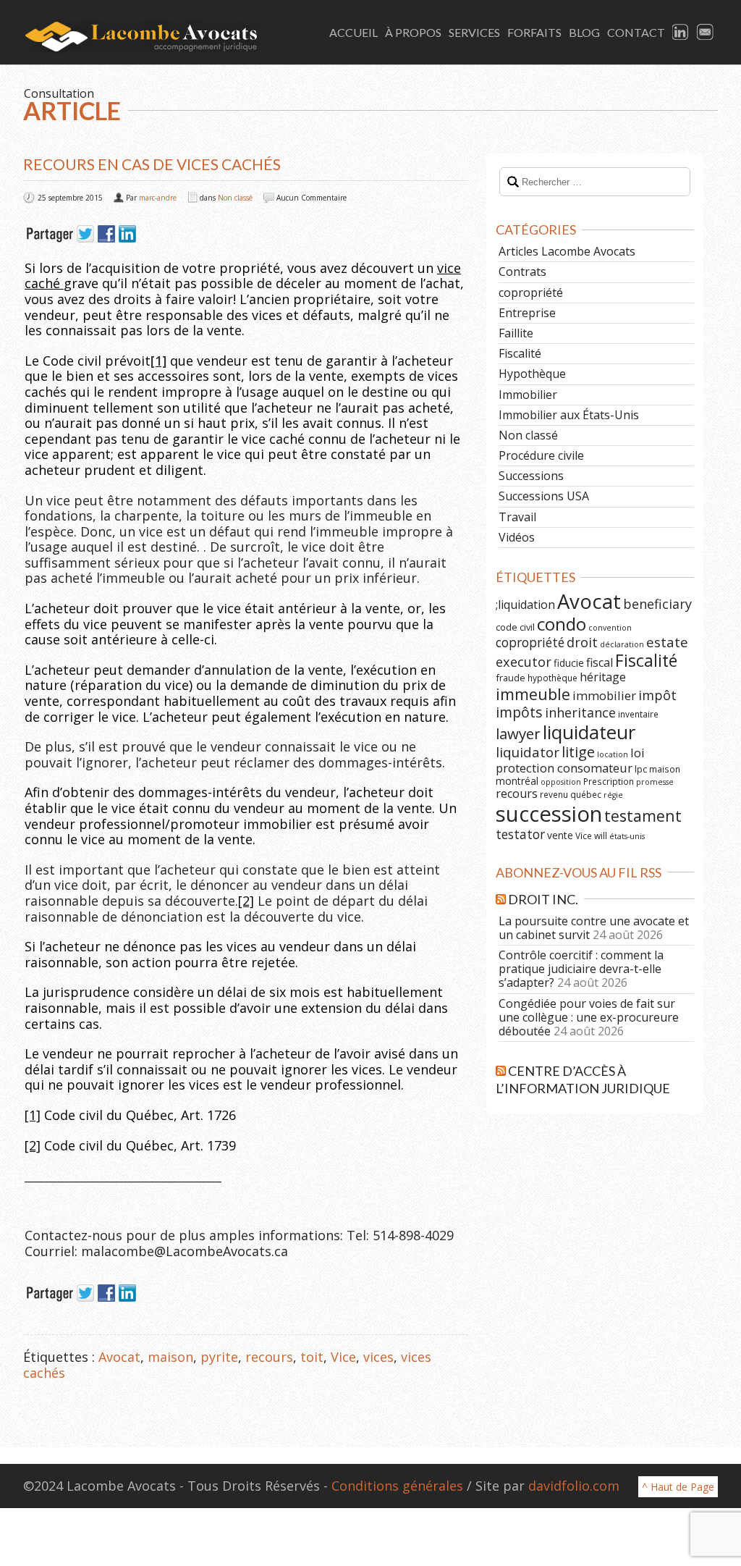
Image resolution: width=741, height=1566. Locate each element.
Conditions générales (397, 1485)
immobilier (604, 695)
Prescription (608, 781)
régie (613, 795)
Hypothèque (532, 374)
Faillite (516, 333)
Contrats (522, 271)
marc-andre (158, 198)
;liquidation (525, 604)
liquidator (527, 752)
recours (269, 1356)
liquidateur (589, 732)
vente (560, 835)
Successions (531, 476)
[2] (246, 900)
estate (667, 642)
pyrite (219, 1356)
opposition (561, 782)
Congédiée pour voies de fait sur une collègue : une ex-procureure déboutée (589, 1017)
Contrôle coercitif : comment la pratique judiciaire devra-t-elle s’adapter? (581, 968)
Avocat (119, 1356)
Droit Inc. (543, 899)
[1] (33, 1115)
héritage (603, 677)
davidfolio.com (573, 1485)
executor (523, 661)
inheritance (580, 712)
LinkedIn (681, 32)
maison (170, 1356)
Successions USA (544, 496)
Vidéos (517, 537)
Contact (636, 32)
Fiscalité (520, 353)
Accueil (353, 32)
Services (474, 32)
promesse (655, 782)
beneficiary (657, 603)
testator (520, 834)
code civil (515, 626)
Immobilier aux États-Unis (569, 415)
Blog (584, 32)
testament (643, 815)
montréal (517, 781)
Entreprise (527, 313)
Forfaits (534, 32)
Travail (517, 517)
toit (311, 1356)
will (600, 835)
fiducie (569, 663)
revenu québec (570, 794)
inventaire (638, 714)
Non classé (235, 198)
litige (578, 752)
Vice (343, 1356)
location (612, 754)
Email (705, 32)
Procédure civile (541, 455)
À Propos (413, 32)
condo (561, 624)
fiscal (599, 662)
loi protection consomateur (570, 760)
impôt (657, 695)
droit (582, 642)
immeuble (533, 693)
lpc (641, 768)
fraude (510, 677)
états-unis (627, 836)
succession (549, 813)
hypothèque (552, 677)
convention (610, 628)
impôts (519, 712)
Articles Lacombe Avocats (567, 251)
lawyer (518, 733)
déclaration (622, 644)
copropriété (531, 292)
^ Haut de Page (678, 1487)
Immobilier (528, 395)
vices (378, 1356)
